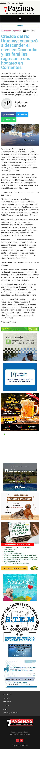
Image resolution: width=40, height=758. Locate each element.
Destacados (6, 31)
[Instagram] (17, 740)
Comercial (6, 705)
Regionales (16, 31)
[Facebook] (21, 740)
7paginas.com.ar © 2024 (20, 745)
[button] (20, 19)
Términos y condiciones (10, 713)
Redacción (6, 698)
